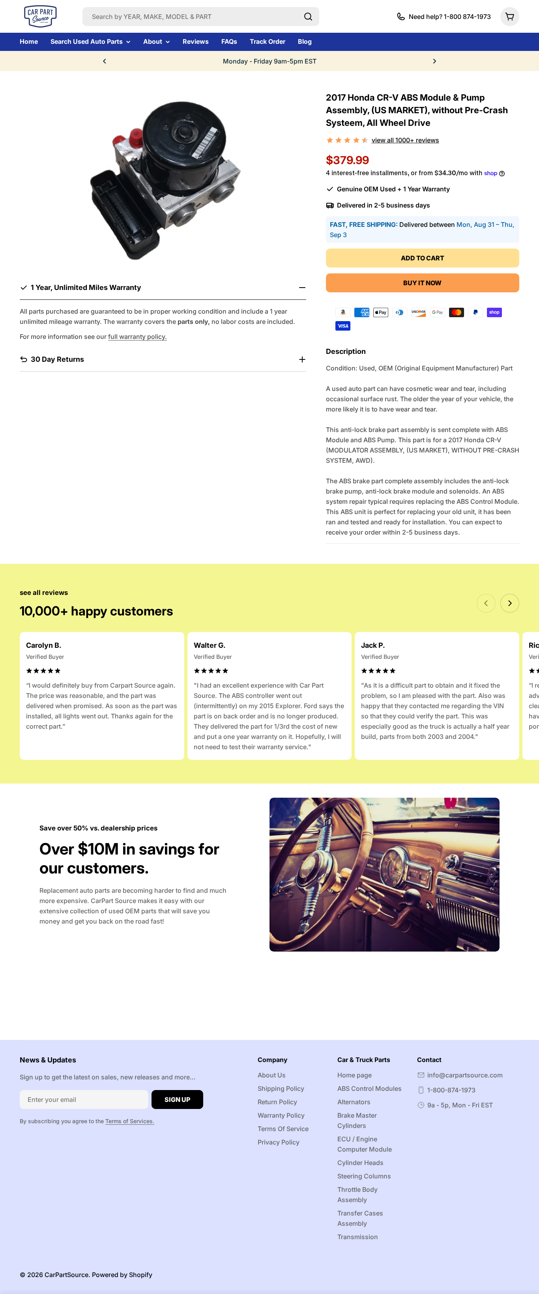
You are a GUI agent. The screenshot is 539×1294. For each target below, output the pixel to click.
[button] (104, 61)
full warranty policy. (137, 336)
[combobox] (200, 16)
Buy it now (422, 283)
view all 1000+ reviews (405, 140)
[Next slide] (509, 603)
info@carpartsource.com (465, 1075)
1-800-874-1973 (451, 1090)
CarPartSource (66, 1275)
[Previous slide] (486, 603)
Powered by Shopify (122, 1275)
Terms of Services (129, 1121)
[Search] (308, 16)
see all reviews (44, 593)
